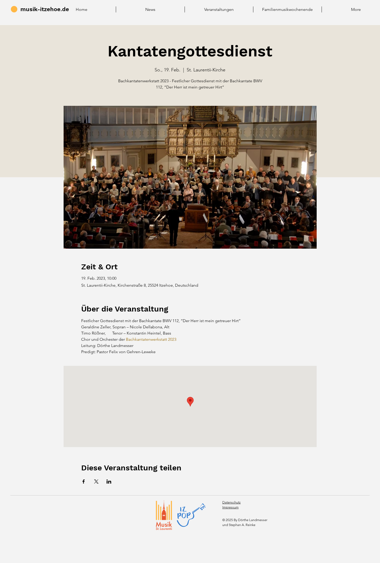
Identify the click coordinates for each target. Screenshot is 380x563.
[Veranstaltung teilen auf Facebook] (83, 481)
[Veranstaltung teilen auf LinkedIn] (109, 481)
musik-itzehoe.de (44, 9)
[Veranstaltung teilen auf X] (96, 481)
